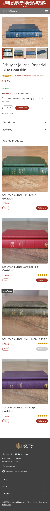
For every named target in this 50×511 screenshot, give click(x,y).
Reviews (7, 129)
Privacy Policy (32, 502)
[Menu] (46, 11)
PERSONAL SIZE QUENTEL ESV (35, 5)
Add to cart (22, 108)
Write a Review (38, 76)
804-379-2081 (11, 466)
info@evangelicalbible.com (16, 471)
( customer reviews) (22, 75)
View (6, 208)
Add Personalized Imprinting (19, 99)
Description (9, 122)
